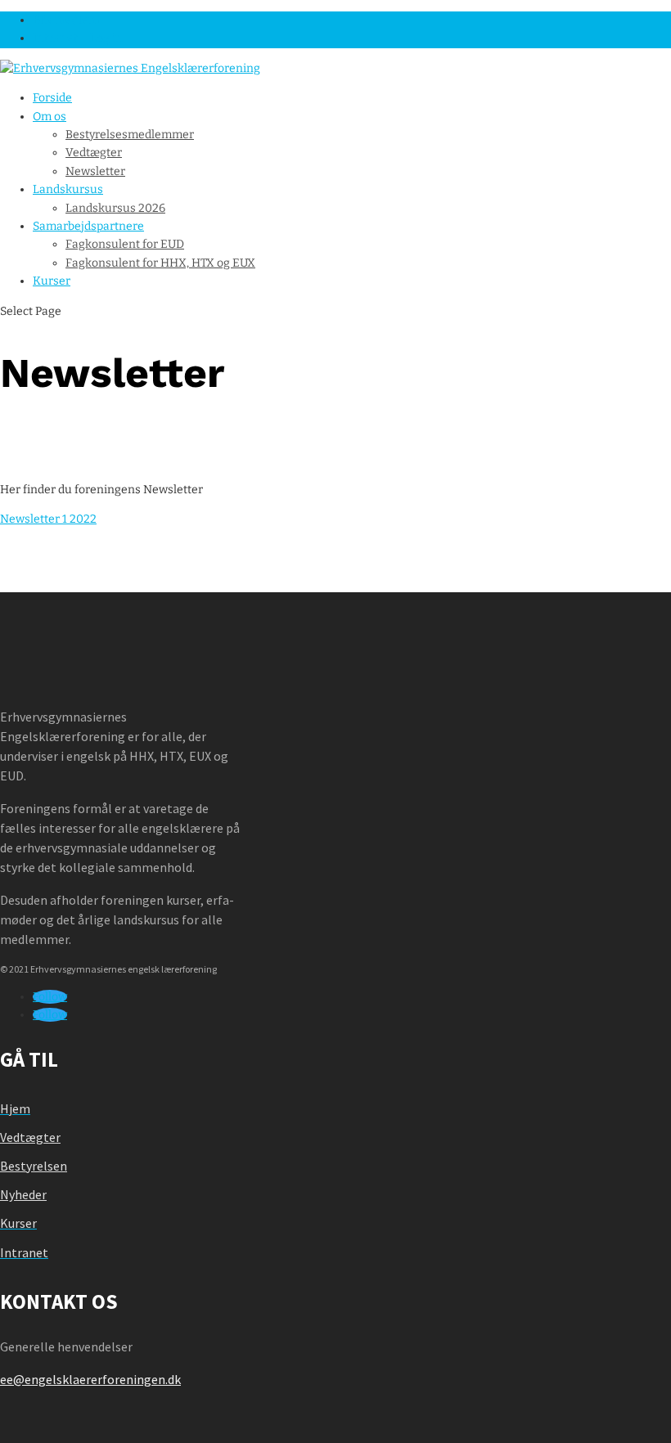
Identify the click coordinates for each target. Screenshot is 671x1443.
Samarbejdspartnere (88, 226)
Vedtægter (93, 153)
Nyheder (23, 1194)
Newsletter (95, 171)
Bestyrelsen (33, 1166)
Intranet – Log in (78, 38)
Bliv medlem (66, 20)
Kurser (51, 281)
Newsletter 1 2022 (48, 519)
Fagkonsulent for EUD (124, 244)
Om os (49, 117)
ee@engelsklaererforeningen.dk (90, 1379)
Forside (52, 98)
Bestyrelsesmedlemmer (129, 135)
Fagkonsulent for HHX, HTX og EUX (160, 263)
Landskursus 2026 (115, 208)
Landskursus (68, 189)
